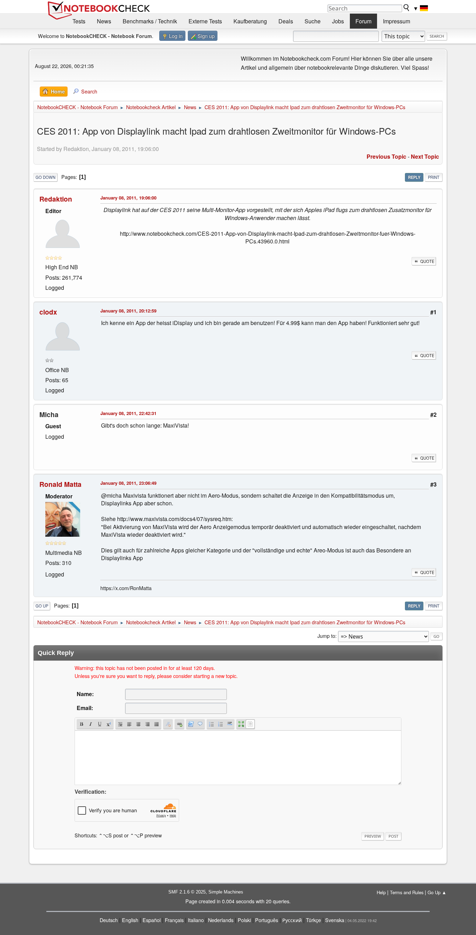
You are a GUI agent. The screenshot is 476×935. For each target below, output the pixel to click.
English (130, 919)
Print (433, 177)
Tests (78, 21)
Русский (292, 919)
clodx (48, 312)
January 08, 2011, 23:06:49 (128, 483)
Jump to (326, 635)
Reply (414, 177)
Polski (244, 919)
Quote (427, 261)
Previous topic (386, 156)
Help (381, 892)
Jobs (338, 21)
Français (174, 919)
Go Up (42, 606)
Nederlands (220, 919)
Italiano (196, 919)
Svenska (334, 919)
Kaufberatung (250, 21)
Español (152, 919)
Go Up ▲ (437, 892)
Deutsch (109, 919)
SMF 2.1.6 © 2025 (187, 892)
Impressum (396, 21)
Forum (363, 21)
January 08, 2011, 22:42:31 (128, 413)
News (104, 21)
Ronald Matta (60, 484)
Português (266, 919)
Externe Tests (205, 21)
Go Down (45, 177)
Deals (285, 21)
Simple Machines (225, 892)
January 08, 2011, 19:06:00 (128, 197)
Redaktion (55, 199)
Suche (313, 21)
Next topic (425, 156)
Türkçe (313, 919)
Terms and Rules (406, 892)
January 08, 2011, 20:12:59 (128, 310)
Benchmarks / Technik (150, 21)
